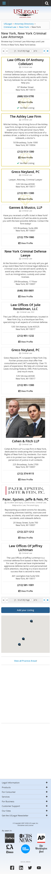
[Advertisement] (25, 693)
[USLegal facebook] (12, 868)
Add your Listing (25, 610)
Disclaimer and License (25, 825)
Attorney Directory (24, 23)
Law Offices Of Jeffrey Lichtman (25, 548)
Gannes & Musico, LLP (25, 207)
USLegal (8, 23)
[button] (31, 621)
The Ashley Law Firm (25, 116)
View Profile (27, 102)
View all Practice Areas (25, 660)
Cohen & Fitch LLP (25, 441)
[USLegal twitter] (30, 868)
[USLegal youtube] (39, 868)
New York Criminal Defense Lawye (25, 253)
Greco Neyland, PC (25, 171)
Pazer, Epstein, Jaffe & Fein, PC (25, 499)
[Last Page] (47, 51)
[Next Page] (44, 51)
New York (24, 27)
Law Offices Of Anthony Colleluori (25, 62)
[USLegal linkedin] (21, 868)
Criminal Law (10, 27)
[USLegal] (25, 9)
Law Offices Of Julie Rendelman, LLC (25, 307)
